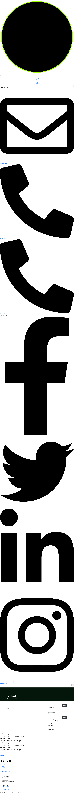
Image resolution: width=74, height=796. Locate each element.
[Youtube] (10, 761)
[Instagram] (7, 761)
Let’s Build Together (4, 683)
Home (38, 78)
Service (37, 79)
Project (37, 81)
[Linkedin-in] (4, 761)
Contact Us (38, 83)
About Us (38, 82)
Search (49, 702)
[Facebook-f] (1, 761)
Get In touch (9, 753)
